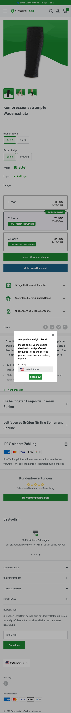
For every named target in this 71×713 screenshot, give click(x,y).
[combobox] (29, 369)
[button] (53, 335)
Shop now (35, 376)
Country (22, 364)
